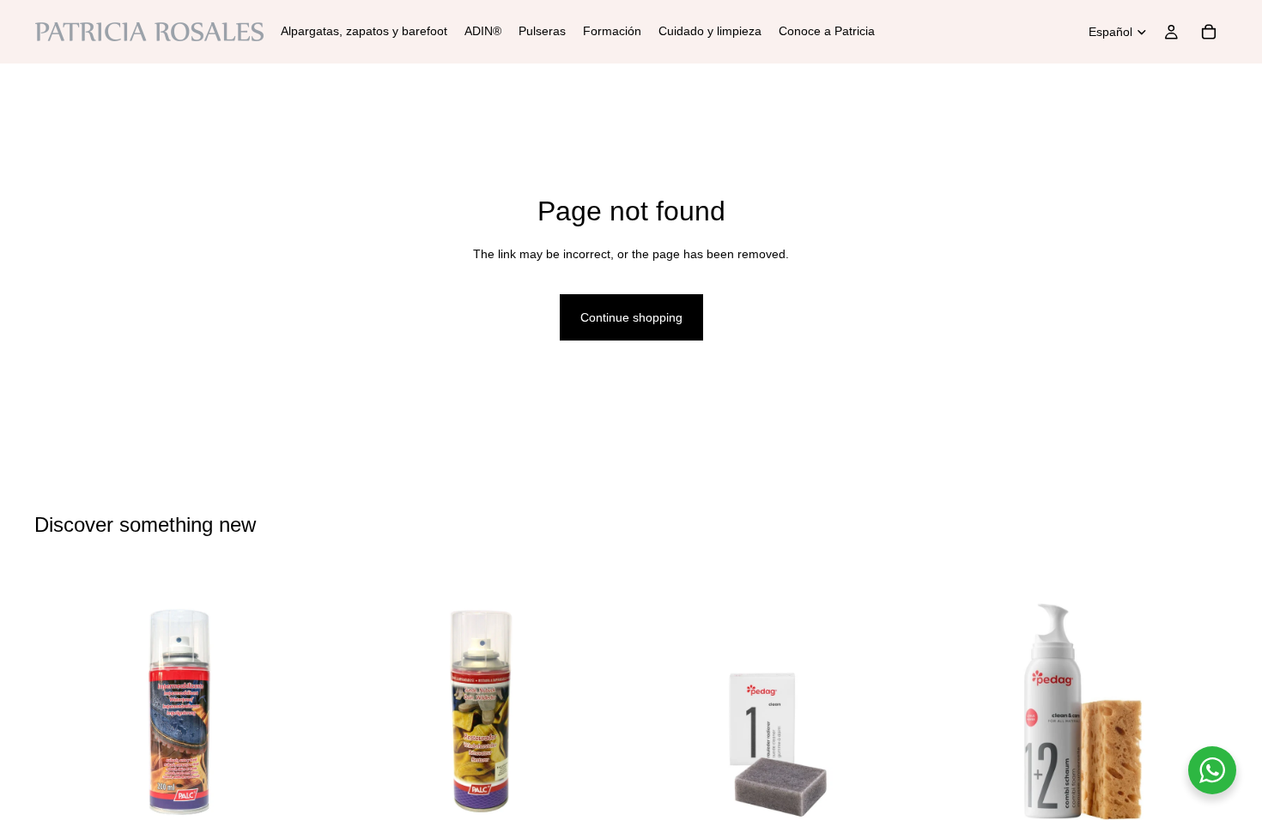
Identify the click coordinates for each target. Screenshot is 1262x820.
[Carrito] (1209, 32)
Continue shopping (631, 317)
